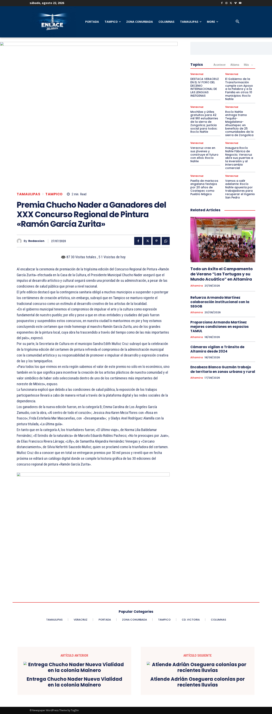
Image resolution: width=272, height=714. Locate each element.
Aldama (234, 65)
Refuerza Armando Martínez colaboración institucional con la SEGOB (219, 302)
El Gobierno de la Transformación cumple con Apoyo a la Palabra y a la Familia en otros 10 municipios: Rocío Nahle (239, 89)
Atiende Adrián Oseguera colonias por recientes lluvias (197, 682)
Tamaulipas (28, 194)
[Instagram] (226, 3)
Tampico (54, 194)
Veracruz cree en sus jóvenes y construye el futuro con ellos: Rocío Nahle (204, 154)
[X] (231, 3)
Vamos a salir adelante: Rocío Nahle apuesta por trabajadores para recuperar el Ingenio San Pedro (240, 189)
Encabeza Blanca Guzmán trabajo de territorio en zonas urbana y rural (222, 369)
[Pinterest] (156, 241)
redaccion (36, 241)
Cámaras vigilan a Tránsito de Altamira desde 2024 (217, 349)
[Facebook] (222, 3)
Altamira (196, 285)
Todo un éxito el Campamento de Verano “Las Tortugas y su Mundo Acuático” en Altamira (221, 274)
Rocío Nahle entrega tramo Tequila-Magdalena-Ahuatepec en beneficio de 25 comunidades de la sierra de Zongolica (239, 123)
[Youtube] (240, 3)
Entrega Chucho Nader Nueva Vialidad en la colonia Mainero (74, 682)
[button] (237, 22)
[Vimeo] (235, 3)
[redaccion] (20, 241)
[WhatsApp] (166, 241)
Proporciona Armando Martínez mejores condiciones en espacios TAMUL (219, 326)
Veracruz (197, 74)
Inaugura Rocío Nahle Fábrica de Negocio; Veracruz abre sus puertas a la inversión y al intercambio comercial (239, 158)
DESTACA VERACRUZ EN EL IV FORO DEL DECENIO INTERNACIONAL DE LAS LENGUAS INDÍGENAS (204, 87)
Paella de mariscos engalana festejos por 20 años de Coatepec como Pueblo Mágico (204, 187)
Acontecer (219, 65)
